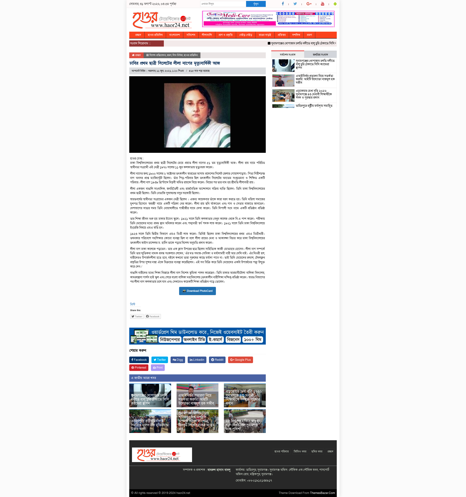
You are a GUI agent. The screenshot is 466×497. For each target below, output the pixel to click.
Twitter (161, 360)
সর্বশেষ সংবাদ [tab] (287, 55)
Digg (179, 360)
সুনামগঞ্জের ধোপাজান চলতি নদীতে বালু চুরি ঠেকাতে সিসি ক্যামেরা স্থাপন (301, 43)
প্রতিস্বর (282, 35)
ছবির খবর (316, 452)
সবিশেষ (191, 35)
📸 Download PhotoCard (197, 291)
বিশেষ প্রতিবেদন (157, 55)
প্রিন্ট (132, 304)
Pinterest (140, 368)
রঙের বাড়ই (265, 35)
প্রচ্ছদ (138, 35)
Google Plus (242, 360)
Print (159, 368)
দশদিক (296, 35)
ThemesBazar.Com (322, 493)
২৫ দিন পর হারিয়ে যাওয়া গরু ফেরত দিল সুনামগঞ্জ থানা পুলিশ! (243, 425)
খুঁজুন (255, 4)
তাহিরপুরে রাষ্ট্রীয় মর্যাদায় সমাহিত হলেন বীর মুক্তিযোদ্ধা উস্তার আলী (150, 425)
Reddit (218, 360)
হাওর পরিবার (282, 452)
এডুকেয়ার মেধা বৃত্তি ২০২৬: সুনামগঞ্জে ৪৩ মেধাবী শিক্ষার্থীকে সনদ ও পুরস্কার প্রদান (244, 397)
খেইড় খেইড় (245, 35)
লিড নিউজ (178, 55)
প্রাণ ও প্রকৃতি (226, 35)
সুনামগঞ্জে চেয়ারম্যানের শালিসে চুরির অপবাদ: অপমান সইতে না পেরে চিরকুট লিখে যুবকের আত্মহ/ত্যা (197, 421)
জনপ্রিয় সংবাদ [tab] (320, 55)
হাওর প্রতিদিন (155, 35)
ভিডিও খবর (300, 452)
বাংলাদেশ (174, 35)
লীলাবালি (207, 35)
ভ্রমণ (309, 35)
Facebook (140, 360)
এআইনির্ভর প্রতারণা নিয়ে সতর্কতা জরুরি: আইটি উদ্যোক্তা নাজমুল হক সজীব (196, 399)
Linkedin (198, 360)
